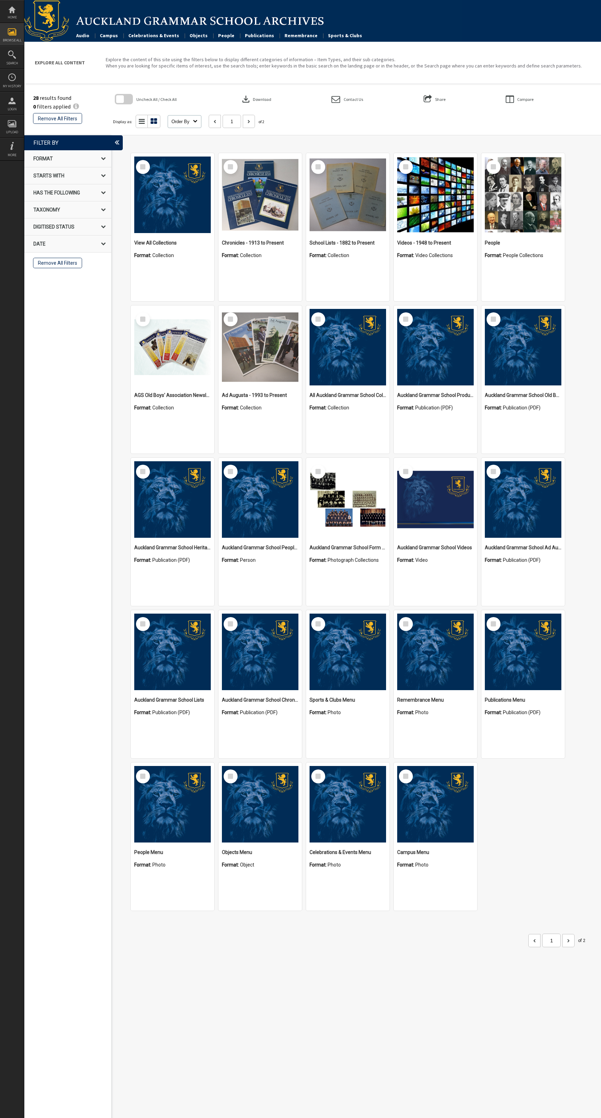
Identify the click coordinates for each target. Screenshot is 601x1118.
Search (12, 63)
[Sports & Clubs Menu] (348, 652)
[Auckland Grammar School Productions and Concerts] (435, 347)
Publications (259, 35)
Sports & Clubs (345, 35)
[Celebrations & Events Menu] (348, 804)
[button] (347, 99)
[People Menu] (172, 804)
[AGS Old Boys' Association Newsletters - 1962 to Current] (172, 347)
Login (12, 109)
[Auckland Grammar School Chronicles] (260, 652)
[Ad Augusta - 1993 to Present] (260, 347)
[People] (523, 195)
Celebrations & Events (153, 35)
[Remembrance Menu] (435, 652)
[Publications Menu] (523, 652)
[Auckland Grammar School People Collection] (260, 499)
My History (12, 86)
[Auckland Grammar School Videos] (435, 499)
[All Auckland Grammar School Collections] (348, 347)
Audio (82, 35)
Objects (199, 35)
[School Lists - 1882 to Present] (348, 195)
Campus (109, 35)
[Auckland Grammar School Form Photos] (348, 499)
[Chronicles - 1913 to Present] (260, 195)
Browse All (12, 40)
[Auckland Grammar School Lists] (172, 652)
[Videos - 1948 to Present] (435, 195)
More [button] (12, 155)
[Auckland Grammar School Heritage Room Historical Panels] (172, 499)
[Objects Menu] (260, 804)
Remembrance (301, 35)
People (226, 35)
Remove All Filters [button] (57, 118)
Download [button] (256, 99)
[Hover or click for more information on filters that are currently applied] (76, 106)
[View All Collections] (172, 195)
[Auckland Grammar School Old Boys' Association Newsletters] (523, 347)
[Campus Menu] (435, 804)
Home (12, 17)
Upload (12, 132)
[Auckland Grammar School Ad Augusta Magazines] (523, 499)
